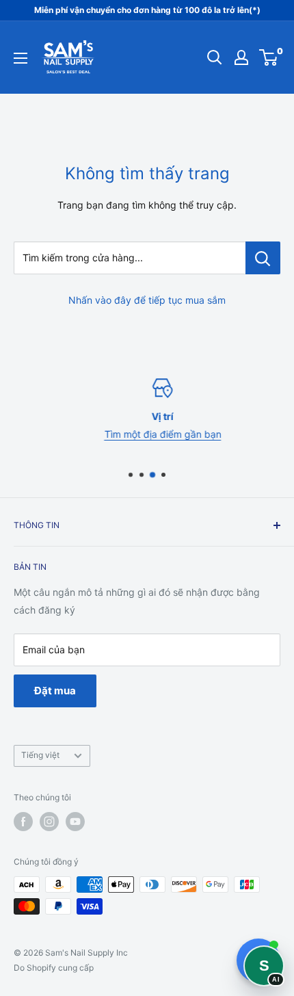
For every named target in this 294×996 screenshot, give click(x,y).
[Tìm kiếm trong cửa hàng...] (262, 257)
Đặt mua (55, 690)
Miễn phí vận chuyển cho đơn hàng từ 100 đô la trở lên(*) (147, 10)
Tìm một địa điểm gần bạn (150, 434)
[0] (269, 57)
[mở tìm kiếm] (214, 57)
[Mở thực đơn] (20, 58)
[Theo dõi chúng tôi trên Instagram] (49, 821)
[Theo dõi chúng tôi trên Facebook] (23, 821)
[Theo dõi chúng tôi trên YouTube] (75, 821)
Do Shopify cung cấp (54, 967)
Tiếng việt (40, 755)
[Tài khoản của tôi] (241, 57)
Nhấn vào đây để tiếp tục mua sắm (147, 300)
